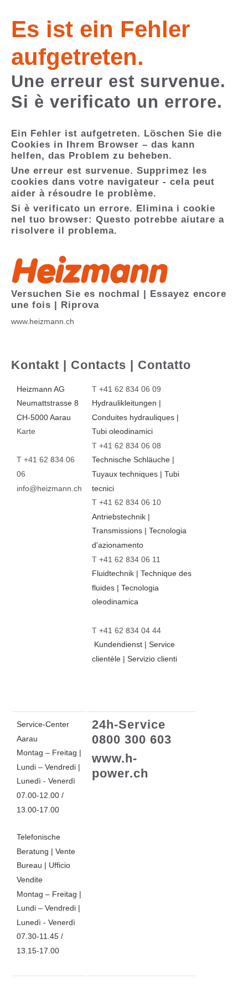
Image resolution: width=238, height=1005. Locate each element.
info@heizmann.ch (49, 488)
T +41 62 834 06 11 (126, 559)
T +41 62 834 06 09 (126, 389)
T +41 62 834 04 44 (126, 630)
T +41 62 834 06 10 (126, 502)
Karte (26, 431)
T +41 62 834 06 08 (126, 445)
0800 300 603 (132, 739)
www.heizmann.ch (42, 321)
